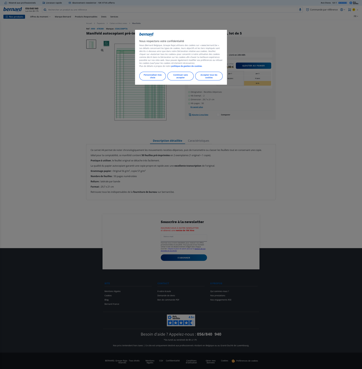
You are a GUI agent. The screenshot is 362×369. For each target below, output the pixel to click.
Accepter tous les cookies (209, 76)
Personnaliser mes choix (153, 76)
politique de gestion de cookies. (186, 66)
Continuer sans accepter (180, 76)
